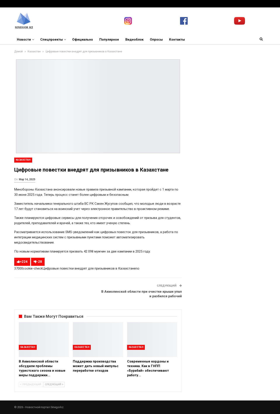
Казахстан (23, 159)
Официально (82, 39)
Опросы (156, 39)
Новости (24, 39)
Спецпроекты (51, 39)
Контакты (177, 39)
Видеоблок (134, 39)
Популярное (109, 39)
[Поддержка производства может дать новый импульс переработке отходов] (98, 339)
